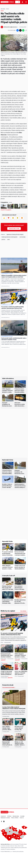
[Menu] (26, 2)
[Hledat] (18, 2)
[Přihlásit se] (22, 2)
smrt (8, 239)
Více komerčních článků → (9, 687)
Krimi (7, 8)
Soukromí (3, 816)
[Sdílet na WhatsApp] (23, 30)
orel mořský (22, 237)
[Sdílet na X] (20, 30)
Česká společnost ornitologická (9, 237)
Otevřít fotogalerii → (6, 209)
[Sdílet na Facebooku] (17, 30)
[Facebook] (1, 821)
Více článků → (23, 611)
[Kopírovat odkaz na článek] (26, 30)
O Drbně (9, 816)
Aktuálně (3, 8)
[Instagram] (4, 821)
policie (3, 239)
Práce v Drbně (14, 817)
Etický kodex (16, 816)
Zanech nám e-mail (14, 228)
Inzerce (22, 817)
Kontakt (22, 816)
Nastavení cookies (5, 817)
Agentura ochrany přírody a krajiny (15, 234)
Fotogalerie (4, 202)
